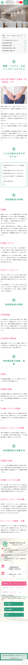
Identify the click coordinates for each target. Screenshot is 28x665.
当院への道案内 (8, 609)
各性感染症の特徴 (7, 43)
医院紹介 (7, 614)
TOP (12, 20)
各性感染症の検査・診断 (8, 48)
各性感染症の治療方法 (8, 50)
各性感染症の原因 (7, 45)
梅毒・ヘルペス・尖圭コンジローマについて (12, 37)
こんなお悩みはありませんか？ (10, 40)
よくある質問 (8, 604)
